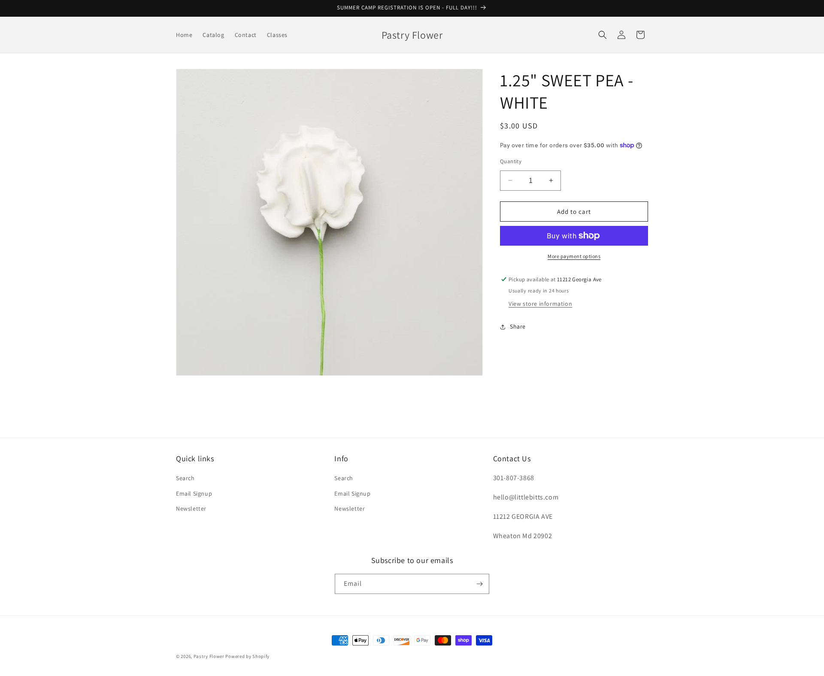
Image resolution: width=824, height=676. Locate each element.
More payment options (574, 256)
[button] (602, 34)
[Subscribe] (479, 584)
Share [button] (518, 326)
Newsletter (191, 508)
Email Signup (194, 493)
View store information (540, 304)
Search (185, 478)
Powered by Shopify (247, 656)
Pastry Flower (209, 656)
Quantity (510, 160)
